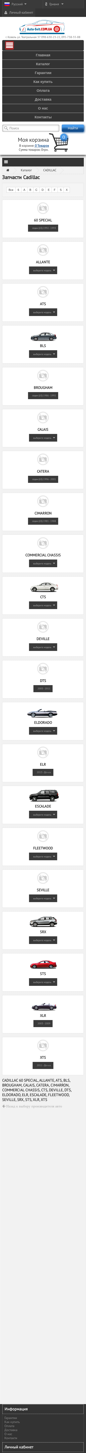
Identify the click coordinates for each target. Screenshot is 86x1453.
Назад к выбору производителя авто (33, 1106)
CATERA (43, 471)
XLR (43, 1016)
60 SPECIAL (43, 220)
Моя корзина (33, 140)
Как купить (12, 1422)
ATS (43, 304)
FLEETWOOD (43, 848)
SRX (43, 932)
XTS (43, 1057)
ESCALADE (43, 806)
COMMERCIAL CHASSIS (43, 555)
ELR (43, 764)
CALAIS (43, 430)
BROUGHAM (43, 388)
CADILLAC (49, 170)
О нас (8, 1434)
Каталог (26, 170)
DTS (43, 681)
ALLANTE (43, 262)
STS (43, 974)
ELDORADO (43, 723)
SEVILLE (43, 890)
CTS (43, 597)
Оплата (9, 1426)
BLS (43, 346)
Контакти (10, 1438)
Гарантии (10, 1418)
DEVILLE (43, 639)
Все (11, 189)
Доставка (10, 1430)
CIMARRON (43, 513)
